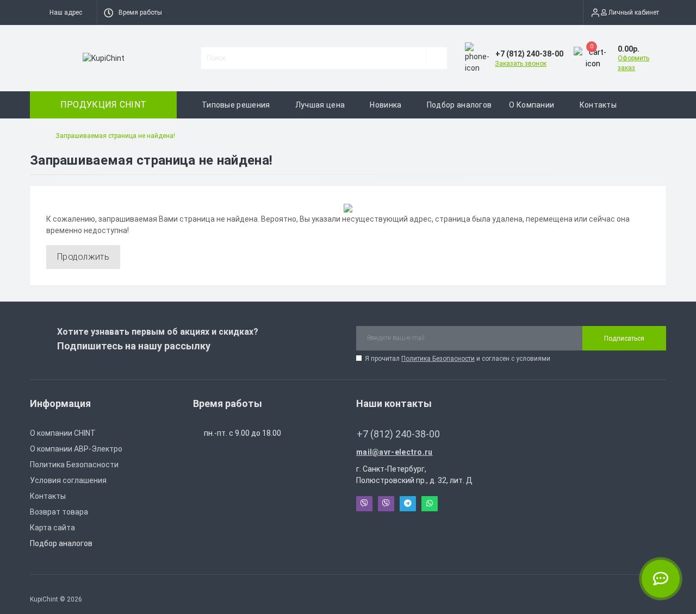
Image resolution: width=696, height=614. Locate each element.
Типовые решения (236, 105)
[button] (63, 12)
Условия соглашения (68, 480)
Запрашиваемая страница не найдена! (115, 136)
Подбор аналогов (459, 105)
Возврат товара (59, 512)
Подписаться (624, 338)
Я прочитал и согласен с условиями (457, 358)
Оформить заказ (633, 63)
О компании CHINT (63, 433)
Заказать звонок (520, 63)
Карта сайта (52, 527)
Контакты (598, 105)
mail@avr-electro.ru (394, 452)
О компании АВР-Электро (76, 448)
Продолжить (83, 257)
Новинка (385, 105)
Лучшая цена (320, 105)
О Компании (531, 105)
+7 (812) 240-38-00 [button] (398, 434)
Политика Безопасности (438, 358)
